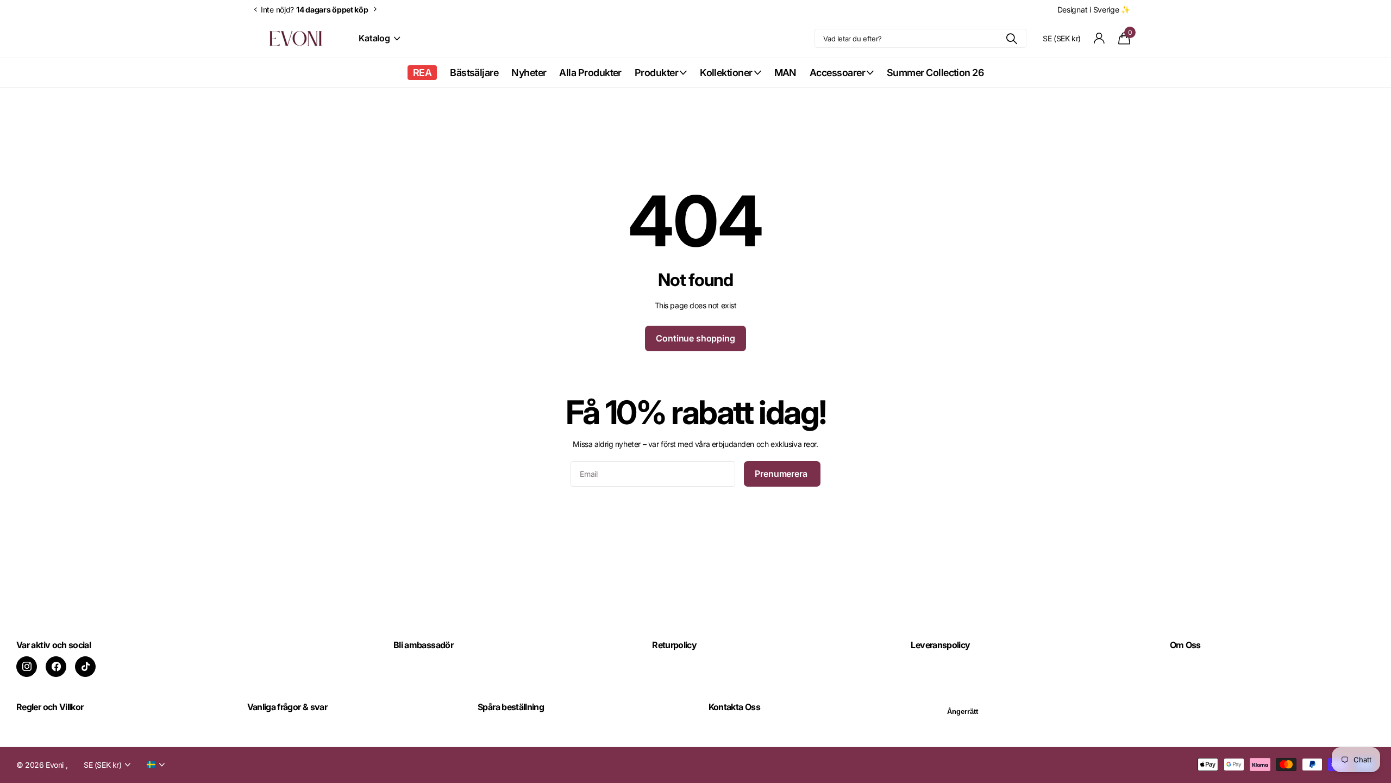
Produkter (656, 72)
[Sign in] (1099, 38)
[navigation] (255, 9)
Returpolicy (674, 644)
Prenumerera (782, 473)
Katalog (375, 38)
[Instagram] (26, 666)
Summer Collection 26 (935, 72)
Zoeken (1011, 38)
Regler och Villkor (49, 706)
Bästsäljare (474, 72)
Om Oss (1185, 644)
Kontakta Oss (734, 706)
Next (375, 9)
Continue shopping (695, 338)
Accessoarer (837, 72)
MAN (785, 72)
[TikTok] (85, 666)
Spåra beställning (511, 706)
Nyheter (528, 72)
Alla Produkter (590, 72)
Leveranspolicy (940, 644)
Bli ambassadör (423, 644)
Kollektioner (726, 72)
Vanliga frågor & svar (287, 706)
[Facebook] (56, 666)
